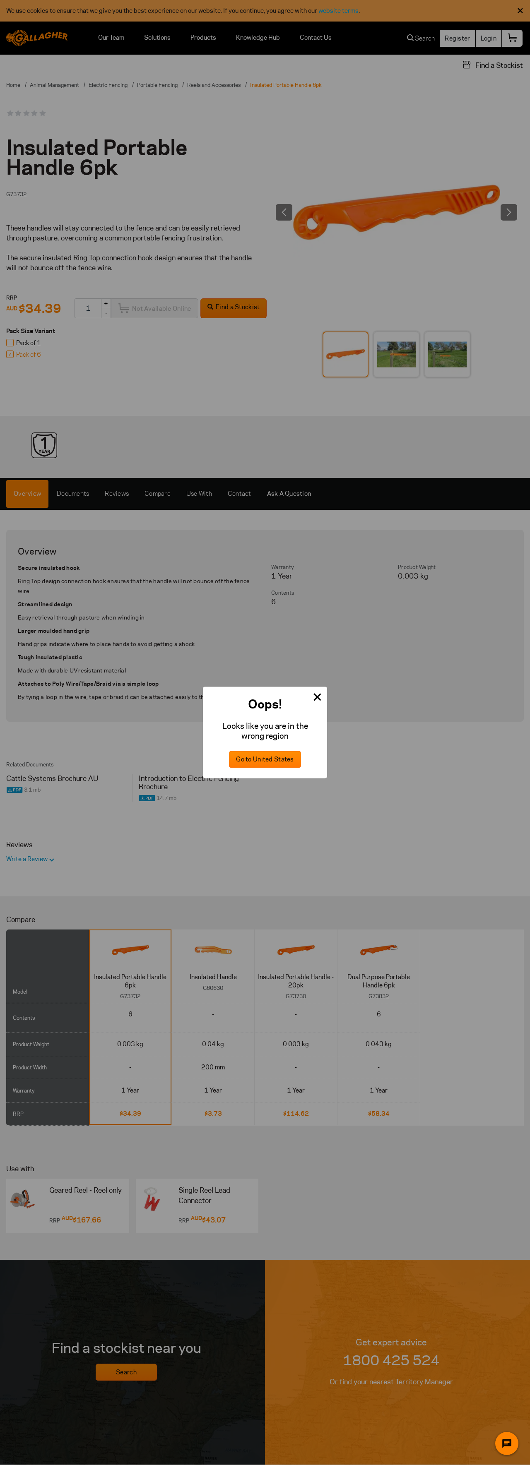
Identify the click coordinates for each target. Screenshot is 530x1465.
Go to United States (265, 759)
